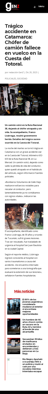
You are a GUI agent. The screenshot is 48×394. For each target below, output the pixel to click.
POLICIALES (10, 78)
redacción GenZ (16, 72)
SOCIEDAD (22, 78)
